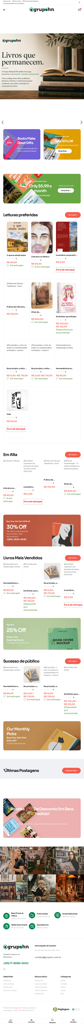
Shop (11, 1022)
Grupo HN (18, 1008)
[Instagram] (79, 2)
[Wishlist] (73, 1020)
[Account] (31, 1020)
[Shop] (10, 1020)
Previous (2, 122)
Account (31, 1022)
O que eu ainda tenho (16, 255)
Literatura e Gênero (40, 257)
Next (81, 122)
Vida (9, 414)
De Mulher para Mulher (66, 316)
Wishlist (73, 1022)
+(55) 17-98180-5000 (15, 963)
